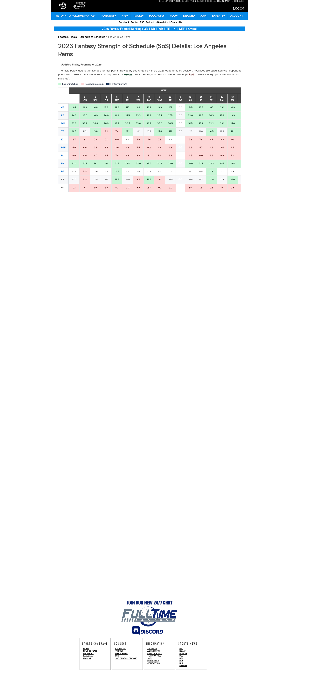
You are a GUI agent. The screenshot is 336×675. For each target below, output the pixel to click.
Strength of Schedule (92, 37)
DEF (182, 29)
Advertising (153, 651)
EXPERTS (218, 16)
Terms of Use (154, 656)
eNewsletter (162, 22)
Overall (192, 29)
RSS (142, 22)
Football (63, 37)
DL (62, 155)
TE (168, 29)
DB (62, 171)
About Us (152, 649)
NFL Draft (88, 653)
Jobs (149, 658)
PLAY (174, 16)
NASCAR (87, 658)
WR (160, 29)
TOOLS (138, 16)
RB (153, 29)
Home (86, 649)
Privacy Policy (154, 653)
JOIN (203, 16)
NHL (181, 663)
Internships (153, 661)
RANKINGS (109, 16)
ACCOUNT (236, 16)
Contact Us (176, 22)
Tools (74, 37)
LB (62, 163)
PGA (181, 661)
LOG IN (238, 8)
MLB (181, 656)
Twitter (134, 22)
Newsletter (121, 653)
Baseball (88, 656)
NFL (125, 16)
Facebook (124, 22)
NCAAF (182, 651)
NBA (181, 658)
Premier (183, 665)
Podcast (150, 22)
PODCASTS (156, 16)
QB (146, 29)
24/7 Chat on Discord (126, 658)
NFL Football (90, 651)
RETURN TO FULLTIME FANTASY (76, 16)
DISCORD (189, 16)
